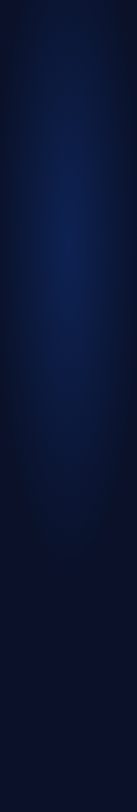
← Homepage (49, 343)
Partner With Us (75, 348)
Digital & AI (73, 343)
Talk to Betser (67, 362)
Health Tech (61, 343)
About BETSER (61, 348)
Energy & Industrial (86, 343)
